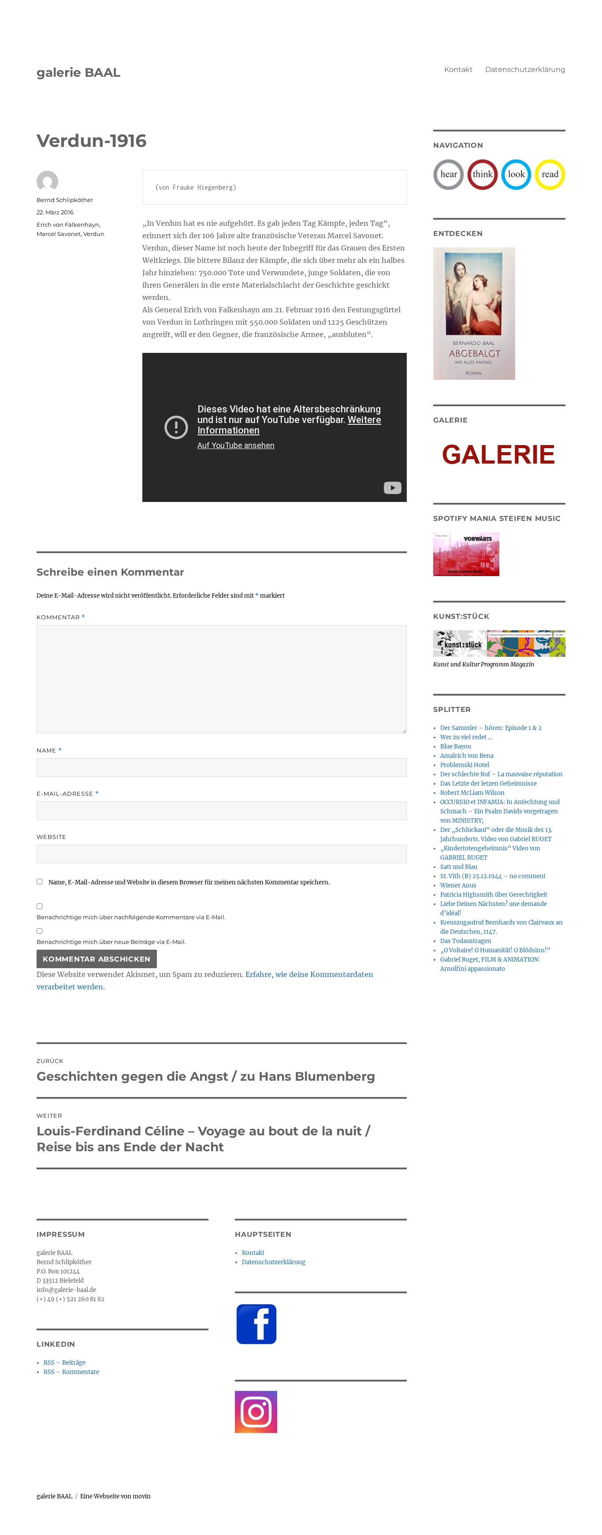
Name (49, 750)
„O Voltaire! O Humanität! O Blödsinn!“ (495, 950)
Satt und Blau (458, 867)
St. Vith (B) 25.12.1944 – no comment (493, 876)
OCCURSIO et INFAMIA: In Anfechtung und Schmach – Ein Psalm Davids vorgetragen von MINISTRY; (500, 811)
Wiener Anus (458, 885)
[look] (516, 174)
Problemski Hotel (464, 765)
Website (52, 836)
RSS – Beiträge (64, 1363)
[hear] (448, 174)
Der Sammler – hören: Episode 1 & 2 (491, 728)
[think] (482, 174)
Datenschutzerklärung (525, 69)
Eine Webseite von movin (115, 1496)
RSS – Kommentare (71, 1372)
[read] (550, 174)
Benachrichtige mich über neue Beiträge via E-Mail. (111, 941)
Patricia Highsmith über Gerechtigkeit (493, 895)
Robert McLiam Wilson (472, 793)
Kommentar (61, 617)
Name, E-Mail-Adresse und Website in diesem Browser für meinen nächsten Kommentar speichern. (189, 882)
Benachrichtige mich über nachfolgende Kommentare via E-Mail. (131, 917)
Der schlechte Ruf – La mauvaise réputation (501, 774)
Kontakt (458, 69)
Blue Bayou (455, 746)
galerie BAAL (78, 72)
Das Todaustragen (465, 941)
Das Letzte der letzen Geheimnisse (488, 783)
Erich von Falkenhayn (68, 224)
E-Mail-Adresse (68, 793)
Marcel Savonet (59, 233)
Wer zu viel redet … (466, 737)
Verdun (93, 233)
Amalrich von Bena (467, 756)
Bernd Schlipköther (65, 199)
